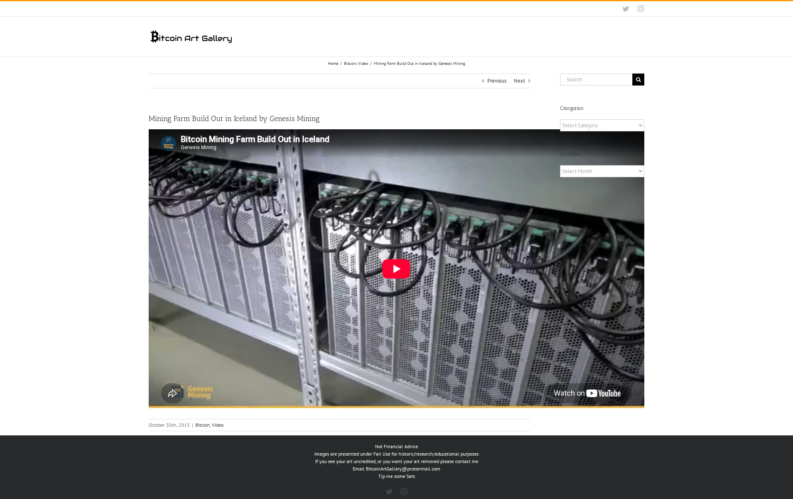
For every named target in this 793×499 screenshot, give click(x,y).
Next (519, 80)
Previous (496, 80)
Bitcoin (202, 425)
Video (217, 425)
